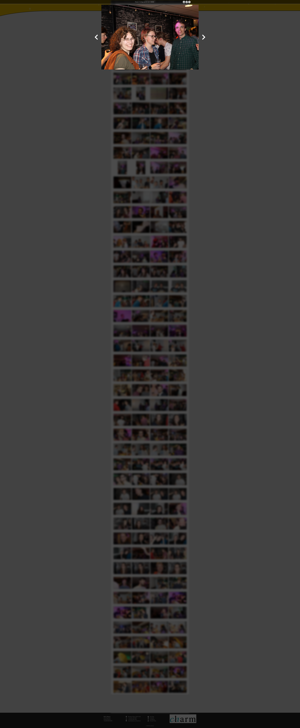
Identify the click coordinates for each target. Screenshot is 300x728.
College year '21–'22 (144, 2)
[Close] (189, 2)
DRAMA (152, 2)
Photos (136, 2)
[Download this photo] (184, 2)
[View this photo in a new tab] (187, 2)
